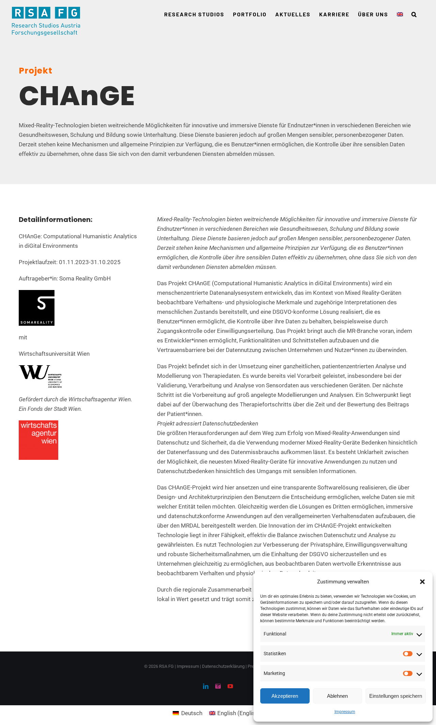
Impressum (344, 711)
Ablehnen (337, 696)
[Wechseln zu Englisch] (400, 14)
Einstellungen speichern (395, 696)
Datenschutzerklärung (223, 666)
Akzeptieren (284, 696)
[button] (422, 581)
